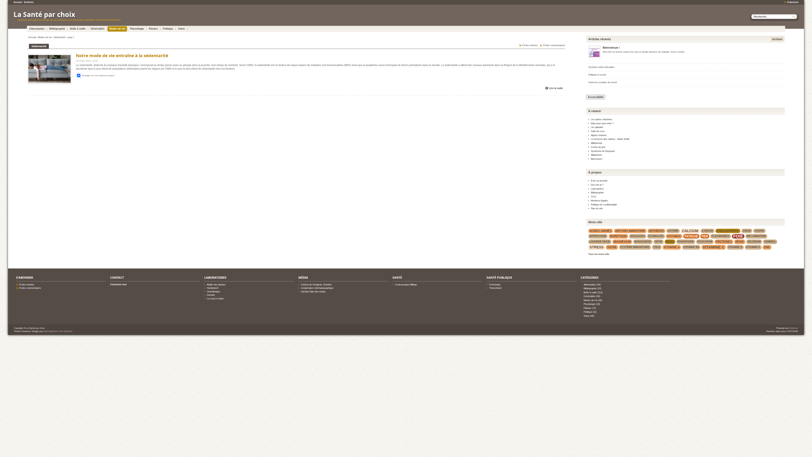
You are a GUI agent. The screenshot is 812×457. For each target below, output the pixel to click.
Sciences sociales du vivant (602, 82)
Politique (168, 28)
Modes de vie (117, 28)
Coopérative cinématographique (317, 288)
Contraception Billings (406, 284)
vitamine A (672, 247)
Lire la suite (556, 88)
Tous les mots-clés (598, 254)
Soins (181, 28)
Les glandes (597, 127)
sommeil (770, 241)
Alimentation (36, 28)
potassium (704, 241)
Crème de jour (598, 147)
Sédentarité (59, 37)
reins (739, 241)
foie (738, 236)
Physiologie (137, 28)
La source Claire (215, 298)
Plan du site (597, 208)
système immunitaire (635, 247)
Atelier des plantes (216, 284)
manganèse (642, 241)
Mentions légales (599, 200)
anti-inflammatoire (630, 231)
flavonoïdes (721, 236)
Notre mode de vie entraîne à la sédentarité (122, 55)
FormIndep (494, 284)
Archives (29, 2)
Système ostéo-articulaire (601, 67)
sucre (612, 247)
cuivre (759, 230)
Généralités (97, 28)
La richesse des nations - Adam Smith (610, 139)
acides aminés (601, 231)
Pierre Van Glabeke (62, 331)
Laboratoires (597, 188)
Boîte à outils (78, 28)
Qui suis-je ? (597, 184)
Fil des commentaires (554, 45)
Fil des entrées (530, 45)
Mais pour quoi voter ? (602, 123)
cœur (747, 230)
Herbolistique (213, 291)
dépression (598, 236)
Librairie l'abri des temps (313, 291)
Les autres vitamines (601, 119)
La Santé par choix (44, 14)
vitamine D (735, 247)
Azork (46, 331)
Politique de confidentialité (604, 204)
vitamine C (713, 247)
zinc (767, 247)
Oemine (211, 295)
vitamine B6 (691, 247)
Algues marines (599, 135)
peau (670, 241)
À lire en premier (599, 180)
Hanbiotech (212, 288)
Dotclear (793, 328)
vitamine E (753, 247)
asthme (673, 230)
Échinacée (656, 236)
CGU (593, 196)
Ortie (658, 241)
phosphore (686, 241)
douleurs (637, 236)
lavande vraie (600, 241)
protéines (724, 241)
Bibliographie (57, 28)
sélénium (754, 241)
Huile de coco (598, 131)
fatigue (691, 236)
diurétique (618, 236)
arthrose (656, 231)
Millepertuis (596, 143)
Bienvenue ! (611, 47)
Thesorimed (495, 288)
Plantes (153, 28)
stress (597, 247)
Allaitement (596, 155)
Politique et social (597, 74)
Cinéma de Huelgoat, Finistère (316, 284)
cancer (707, 230)
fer (705, 236)
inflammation (756, 236)
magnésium (622, 241)
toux (656, 247)
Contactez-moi (118, 284)
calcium (690, 231)
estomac (674, 236)
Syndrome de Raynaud (602, 151)
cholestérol (728, 231)
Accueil (18, 2)
